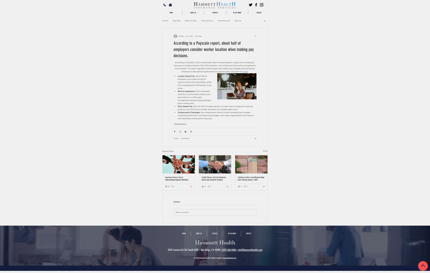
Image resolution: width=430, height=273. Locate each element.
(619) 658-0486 (229, 250)
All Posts (165, 21)
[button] (215, 12)
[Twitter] (250, 4)
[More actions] (255, 36)
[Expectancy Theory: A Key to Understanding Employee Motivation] (178, 164)
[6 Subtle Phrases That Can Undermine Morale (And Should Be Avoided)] (215, 164)
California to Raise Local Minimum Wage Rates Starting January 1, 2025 (251, 178)
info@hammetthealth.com (250, 250)
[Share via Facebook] (175, 132)
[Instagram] (261, 4)
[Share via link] (191, 132)
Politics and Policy (207, 21)
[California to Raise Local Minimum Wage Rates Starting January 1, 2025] (251, 164)
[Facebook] (256, 4)
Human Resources (224, 21)
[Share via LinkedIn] (186, 132)
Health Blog (176, 21)
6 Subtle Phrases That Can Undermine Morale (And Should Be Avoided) (214, 178)
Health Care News (191, 21)
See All (265, 151)
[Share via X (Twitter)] (180, 132)
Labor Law (237, 21)
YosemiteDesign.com (229, 258)
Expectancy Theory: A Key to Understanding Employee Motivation (176, 178)
